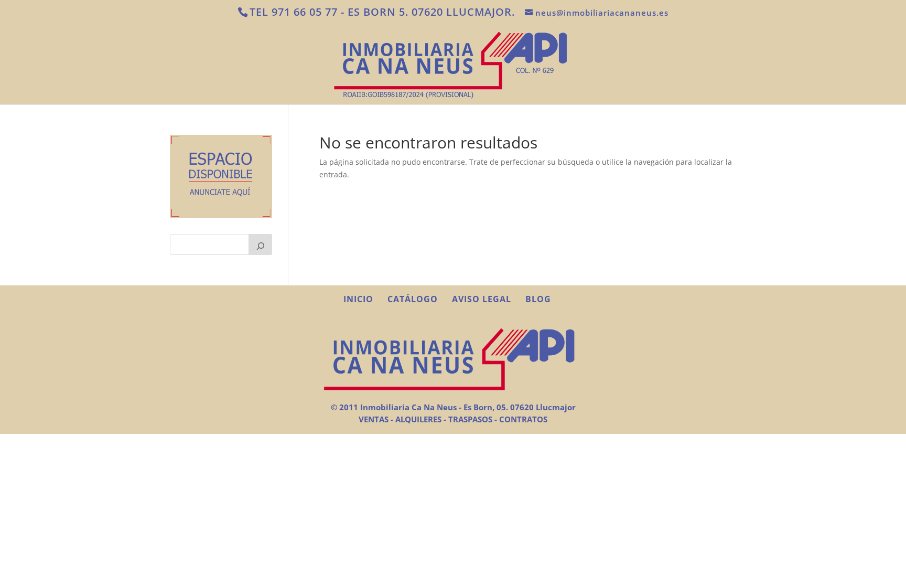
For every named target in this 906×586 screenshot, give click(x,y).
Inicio (358, 299)
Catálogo (412, 299)
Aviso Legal (481, 299)
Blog (538, 299)
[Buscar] (261, 244)
